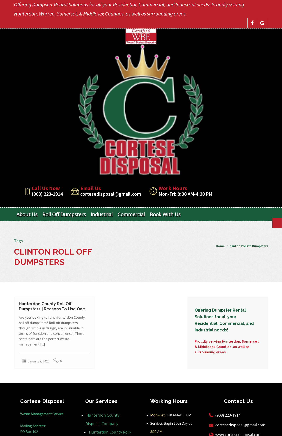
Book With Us (165, 214)
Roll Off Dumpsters (64, 214)
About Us (27, 214)
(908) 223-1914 (47, 194)
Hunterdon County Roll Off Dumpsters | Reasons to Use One (52, 306)
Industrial (102, 214)
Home (220, 246)
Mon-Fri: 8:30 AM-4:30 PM (185, 194)
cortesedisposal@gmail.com (110, 194)
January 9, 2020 (38, 361)
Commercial (131, 214)
